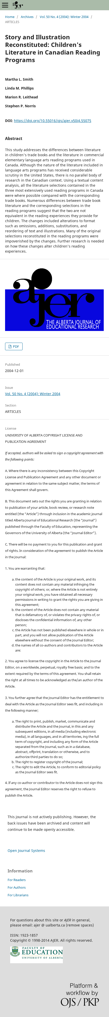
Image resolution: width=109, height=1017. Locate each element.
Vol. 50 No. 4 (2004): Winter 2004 (64, 16)
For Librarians (18, 895)
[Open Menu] (5, 5)
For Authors (17, 887)
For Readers (17, 880)
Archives (27, 16)
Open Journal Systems (26, 850)
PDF (15, 346)
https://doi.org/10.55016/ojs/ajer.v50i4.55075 (52, 120)
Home (9, 16)
